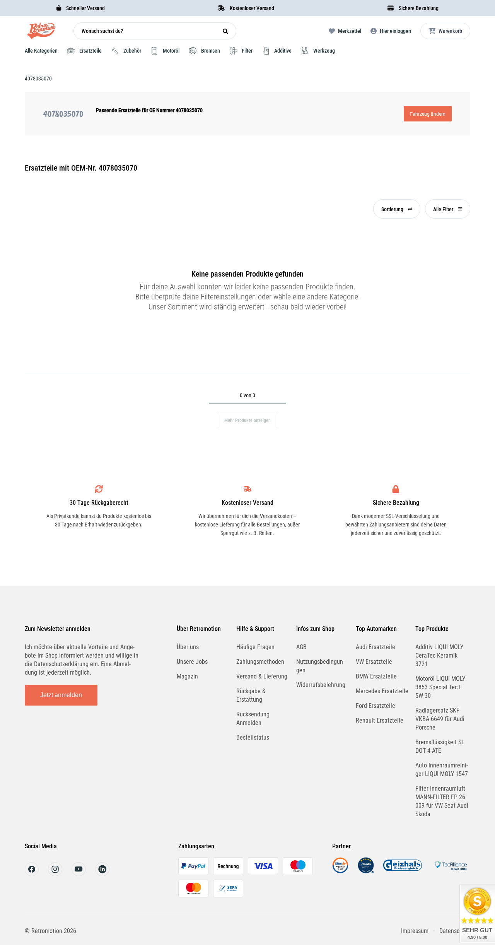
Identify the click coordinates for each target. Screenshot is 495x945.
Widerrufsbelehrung (320, 685)
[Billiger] (340, 871)
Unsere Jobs (192, 661)
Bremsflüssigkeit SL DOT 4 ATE (439, 746)
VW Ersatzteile (374, 661)
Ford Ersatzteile (375, 705)
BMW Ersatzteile (376, 676)
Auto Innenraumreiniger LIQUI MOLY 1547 (441, 770)
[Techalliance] (450, 871)
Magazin (187, 676)
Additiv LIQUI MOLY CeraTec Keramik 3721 (439, 655)
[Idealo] (366, 871)
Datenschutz (454, 931)
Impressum (414, 931)
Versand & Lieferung (261, 676)
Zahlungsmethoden (260, 661)
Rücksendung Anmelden (253, 718)
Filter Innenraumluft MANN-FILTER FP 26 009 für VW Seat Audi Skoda (441, 801)
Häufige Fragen (255, 647)
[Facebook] (32, 874)
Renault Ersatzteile (379, 720)
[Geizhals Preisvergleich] (402, 871)
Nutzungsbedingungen (320, 666)
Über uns (188, 647)
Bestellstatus (252, 737)
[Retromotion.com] (41, 32)
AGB (301, 647)
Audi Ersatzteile (375, 647)
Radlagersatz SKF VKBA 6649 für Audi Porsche (439, 719)
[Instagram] (55, 874)
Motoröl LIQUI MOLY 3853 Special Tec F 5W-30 (440, 687)
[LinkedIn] (102, 874)
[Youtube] (79, 874)
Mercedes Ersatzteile (382, 691)
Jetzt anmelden (61, 695)
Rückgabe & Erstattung (251, 695)
